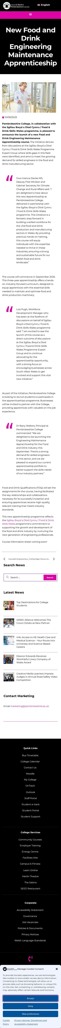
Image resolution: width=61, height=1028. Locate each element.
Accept (30, 998)
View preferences (30, 1014)
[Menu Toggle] (30, 14)
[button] (56, 969)
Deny (30, 1006)
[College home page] (16, 5)
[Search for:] (30, 577)
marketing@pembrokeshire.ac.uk (29, 706)
